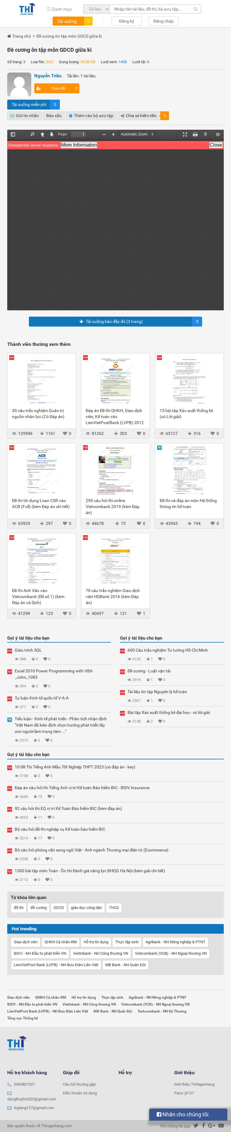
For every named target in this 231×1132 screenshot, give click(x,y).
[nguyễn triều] (19, 85)
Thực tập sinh (127, 942)
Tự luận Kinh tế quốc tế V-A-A (42, 698)
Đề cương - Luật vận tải (149, 670)
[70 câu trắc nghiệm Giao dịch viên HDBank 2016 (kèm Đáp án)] (115, 560)
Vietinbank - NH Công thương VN (100, 953)
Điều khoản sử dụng (80, 1093)
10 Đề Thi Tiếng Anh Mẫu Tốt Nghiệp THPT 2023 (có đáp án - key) (75, 766)
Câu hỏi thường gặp (79, 1084)
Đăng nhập (163, 21)
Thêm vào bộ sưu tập (93, 115)
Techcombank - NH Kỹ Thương (161, 1011)
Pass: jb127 (184, 1093)
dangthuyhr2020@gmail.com (31, 1099)
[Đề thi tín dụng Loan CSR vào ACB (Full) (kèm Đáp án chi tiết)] (41, 470)
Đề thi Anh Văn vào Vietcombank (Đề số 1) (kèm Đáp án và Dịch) (38, 596)
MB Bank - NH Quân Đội (125, 965)
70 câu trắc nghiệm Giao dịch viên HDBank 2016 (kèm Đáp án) (113, 596)
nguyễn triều (47, 76)
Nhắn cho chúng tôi (184, 1114)
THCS (114, 907)
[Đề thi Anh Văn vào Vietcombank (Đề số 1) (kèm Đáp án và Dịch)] (41, 560)
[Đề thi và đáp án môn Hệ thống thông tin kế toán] (189, 470)
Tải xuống (73, 21)
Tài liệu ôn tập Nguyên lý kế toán (157, 691)
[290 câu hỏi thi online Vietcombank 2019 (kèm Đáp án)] (115, 470)
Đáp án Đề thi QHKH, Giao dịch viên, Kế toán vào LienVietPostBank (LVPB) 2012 (115, 416)
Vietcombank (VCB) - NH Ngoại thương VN (171, 953)
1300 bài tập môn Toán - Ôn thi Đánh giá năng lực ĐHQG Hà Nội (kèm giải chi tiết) (90, 870)
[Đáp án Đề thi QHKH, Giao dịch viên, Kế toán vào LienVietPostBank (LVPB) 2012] (115, 380)
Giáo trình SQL (28, 650)
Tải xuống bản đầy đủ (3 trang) (142, 321)
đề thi (18, 907)
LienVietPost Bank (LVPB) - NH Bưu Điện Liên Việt (56, 965)
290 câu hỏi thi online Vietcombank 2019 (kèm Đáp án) (113, 506)
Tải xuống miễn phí (34, 104)
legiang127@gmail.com (34, 1108)
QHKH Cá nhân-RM (61, 942)
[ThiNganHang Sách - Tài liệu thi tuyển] (27, 9)
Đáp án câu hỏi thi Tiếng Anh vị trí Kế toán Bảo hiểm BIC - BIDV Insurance (82, 787)
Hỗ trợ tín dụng (96, 942)
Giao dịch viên (26, 942)
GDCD (59, 907)
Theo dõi (64, 88)
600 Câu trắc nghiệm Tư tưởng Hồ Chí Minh (168, 650)
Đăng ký (126, 21)
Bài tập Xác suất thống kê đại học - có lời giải (169, 712)
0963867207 (24, 1084)
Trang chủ (21, 36)
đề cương (38, 907)
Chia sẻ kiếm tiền (146, 115)
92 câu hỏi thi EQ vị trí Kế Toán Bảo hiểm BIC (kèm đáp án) (68, 808)
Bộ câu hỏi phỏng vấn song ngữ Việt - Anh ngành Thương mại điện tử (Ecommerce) (91, 850)
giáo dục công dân (86, 907)
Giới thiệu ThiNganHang (194, 1084)
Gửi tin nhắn (27, 115)
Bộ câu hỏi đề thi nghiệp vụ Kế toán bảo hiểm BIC (60, 829)
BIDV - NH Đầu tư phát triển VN (40, 953)
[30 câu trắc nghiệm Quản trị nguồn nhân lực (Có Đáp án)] (41, 380)
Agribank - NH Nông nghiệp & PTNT (175, 942)
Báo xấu (54, 115)
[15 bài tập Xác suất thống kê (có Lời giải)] (189, 380)
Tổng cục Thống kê (22, 1018)
